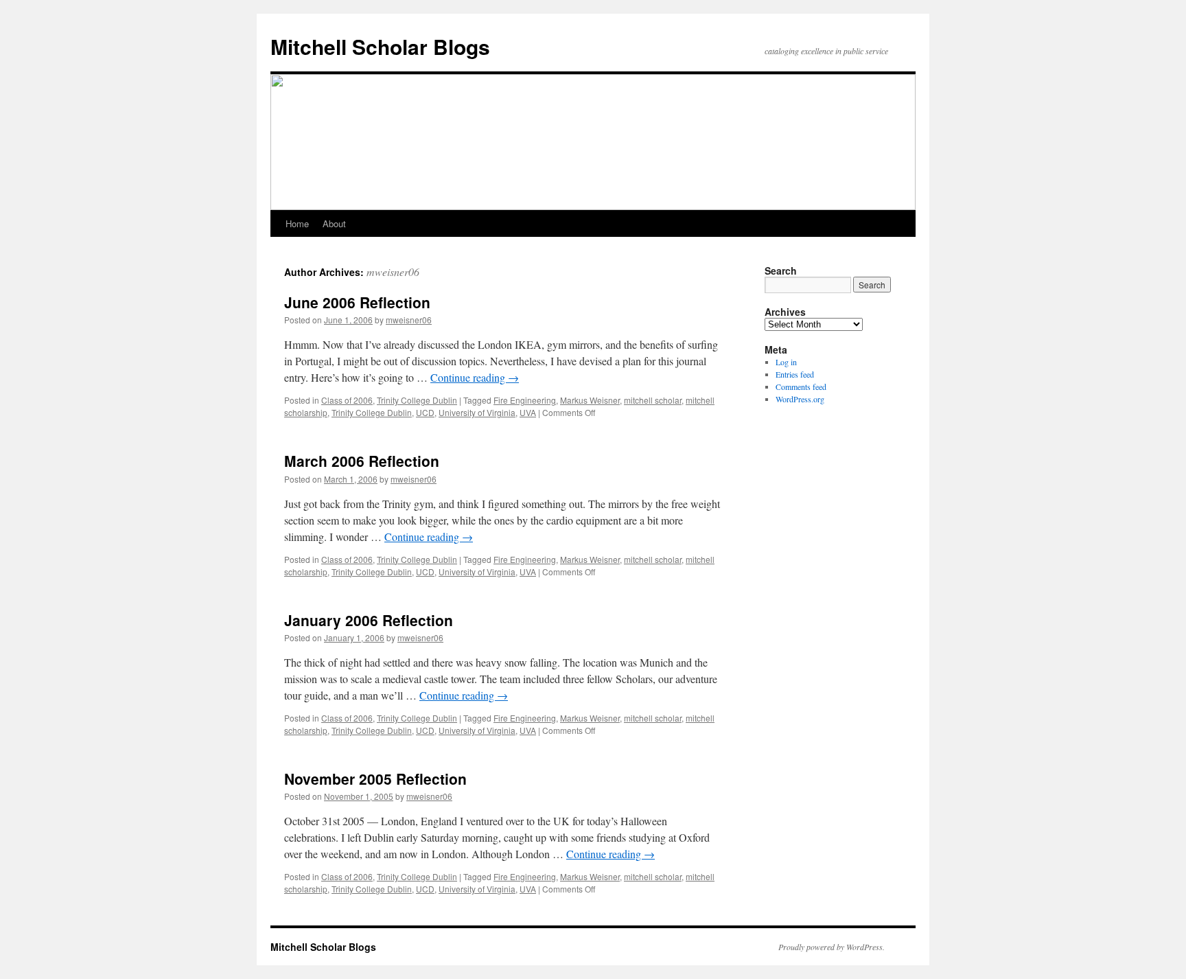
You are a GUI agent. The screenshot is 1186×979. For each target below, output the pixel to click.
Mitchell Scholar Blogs (380, 46)
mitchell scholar (653, 400)
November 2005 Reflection (375, 778)
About (334, 223)
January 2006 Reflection (368, 620)
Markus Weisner (590, 400)
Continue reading (474, 377)
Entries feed (795, 374)
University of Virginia (477, 412)
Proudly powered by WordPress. (831, 946)
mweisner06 (393, 271)
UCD (425, 412)
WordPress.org (800, 398)
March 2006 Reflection (361, 460)
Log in (786, 361)
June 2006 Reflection (357, 302)
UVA (528, 412)
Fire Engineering (524, 400)
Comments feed (801, 386)
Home (297, 223)
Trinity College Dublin (417, 400)
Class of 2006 (347, 400)
